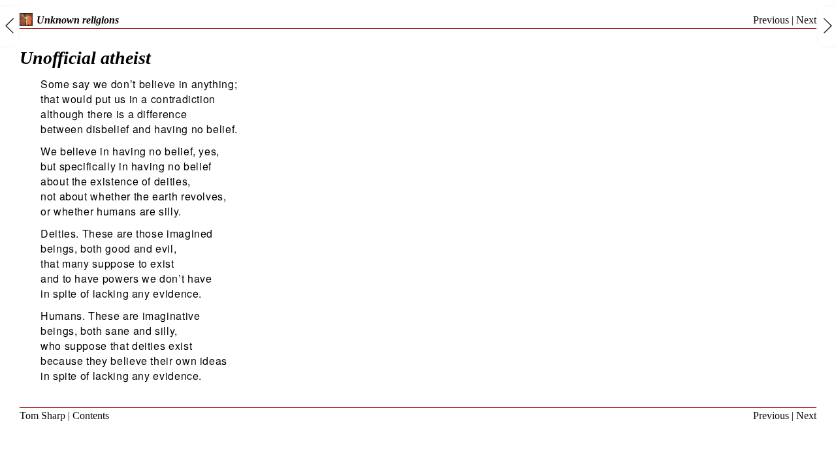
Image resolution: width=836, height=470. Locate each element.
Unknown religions (78, 19)
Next (806, 19)
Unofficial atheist (85, 58)
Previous (771, 19)
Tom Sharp (42, 415)
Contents (90, 415)
